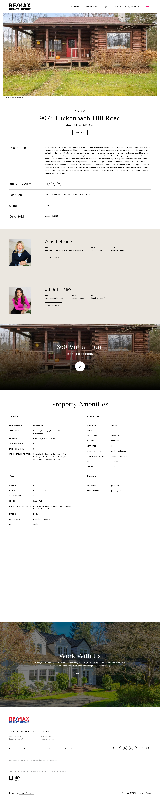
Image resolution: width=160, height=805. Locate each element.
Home (11, 749)
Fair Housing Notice (17, 760)
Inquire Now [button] (80, 133)
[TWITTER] (143, 748)
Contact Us (69, 749)
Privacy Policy (145, 793)
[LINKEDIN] (125, 748)
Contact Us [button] (80, 673)
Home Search (91, 7)
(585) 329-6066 (78, 298)
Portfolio (75, 7)
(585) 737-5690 (97, 250)
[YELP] (137, 748)
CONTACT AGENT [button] (53, 257)
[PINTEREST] (131, 748)
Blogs (104, 7)
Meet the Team (25, 749)
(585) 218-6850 (132, 7)
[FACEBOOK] (113, 748)
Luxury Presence (26, 793)
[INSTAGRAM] (119, 748)
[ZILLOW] (148, 748)
